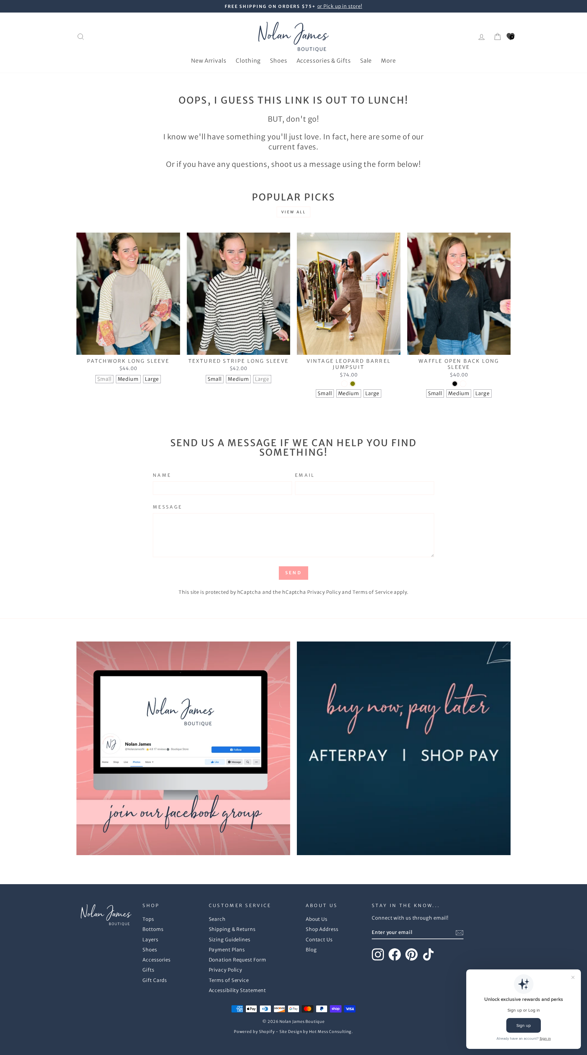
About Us (316, 919)
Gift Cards (154, 980)
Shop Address (322, 929)
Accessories (156, 960)
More (388, 60)
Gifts (148, 970)
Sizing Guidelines (229, 940)
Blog (311, 950)
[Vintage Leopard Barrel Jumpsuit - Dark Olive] (353, 384)
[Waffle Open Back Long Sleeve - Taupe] (463, 384)
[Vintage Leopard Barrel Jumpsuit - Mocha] (344, 384)
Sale (366, 60)
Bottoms (152, 929)
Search (217, 919)
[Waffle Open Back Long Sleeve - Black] (455, 384)
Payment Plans (227, 950)
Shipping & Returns (232, 929)
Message (167, 507)
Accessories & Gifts (324, 60)
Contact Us (319, 940)
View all (293, 212)
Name (162, 475)
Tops (148, 919)
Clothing (248, 60)
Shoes (278, 60)
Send (293, 572)
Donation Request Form (237, 960)
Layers (150, 940)
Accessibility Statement (237, 990)
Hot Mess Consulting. (331, 1031)
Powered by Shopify (254, 1031)
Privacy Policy (324, 592)
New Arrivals (209, 60)
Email (305, 475)
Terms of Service (373, 592)
